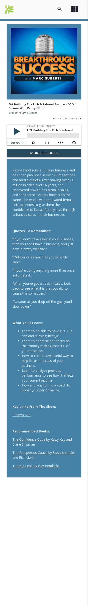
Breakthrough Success (22, 112)
